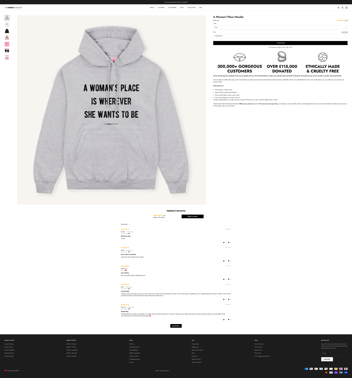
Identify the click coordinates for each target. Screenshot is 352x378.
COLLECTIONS (191, 7)
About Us (131, 344)
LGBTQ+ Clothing (71, 344)
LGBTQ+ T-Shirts (71, 347)
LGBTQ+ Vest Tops (71, 353)
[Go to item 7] (7, 57)
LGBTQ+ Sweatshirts (72, 350)
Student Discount (196, 359)
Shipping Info (195, 347)
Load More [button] (176, 326)
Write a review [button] (193, 216)
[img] (125, 229)
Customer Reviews (134, 347)
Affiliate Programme (134, 353)
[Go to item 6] (7, 50)
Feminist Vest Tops (9, 353)
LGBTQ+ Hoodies (71, 356)
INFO (200, 7)
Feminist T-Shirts (8, 347)
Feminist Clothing (8, 344)
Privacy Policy (258, 347)
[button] (341, 20)
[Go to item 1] (7, 17)
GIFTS (182, 7)
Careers (131, 362)
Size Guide (345, 32)
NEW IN (152, 7)
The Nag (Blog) (133, 350)
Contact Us (195, 356)
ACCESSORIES (172, 7)
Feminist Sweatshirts (9, 350)
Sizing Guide (195, 344)
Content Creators (133, 356)
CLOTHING (161, 7)
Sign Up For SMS (196, 362)
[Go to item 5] (7, 44)
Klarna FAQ (258, 353)
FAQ (193, 353)
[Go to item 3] (7, 31)
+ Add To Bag (280, 43)
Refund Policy (258, 350)
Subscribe (327, 359)
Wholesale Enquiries (134, 359)
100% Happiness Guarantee (262, 356)
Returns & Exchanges (197, 350)
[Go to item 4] (7, 37)
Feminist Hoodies (8, 356)
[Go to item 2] (7, 24)
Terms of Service (259, 344)
